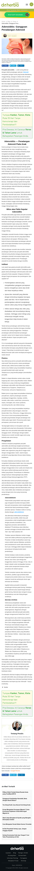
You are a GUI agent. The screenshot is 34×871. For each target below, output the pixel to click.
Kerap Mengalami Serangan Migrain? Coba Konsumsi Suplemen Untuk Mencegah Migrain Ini (16, 811)
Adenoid (25, 72)
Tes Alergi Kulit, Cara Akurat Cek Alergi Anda (16, 805)
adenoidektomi (19, 512)
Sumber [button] (6, 687)
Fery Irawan (12, 36)
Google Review (15, 770)
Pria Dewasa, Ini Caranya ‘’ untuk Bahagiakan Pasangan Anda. (17, 132)
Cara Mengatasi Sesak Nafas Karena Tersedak (17, 824)
